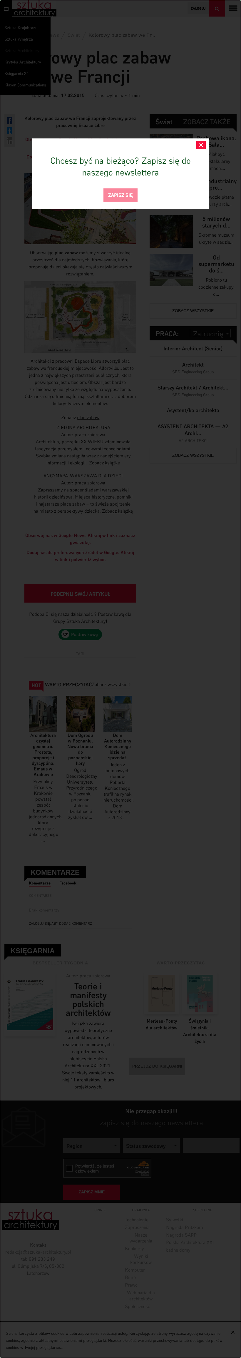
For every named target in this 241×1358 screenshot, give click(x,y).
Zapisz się (120, 194)
